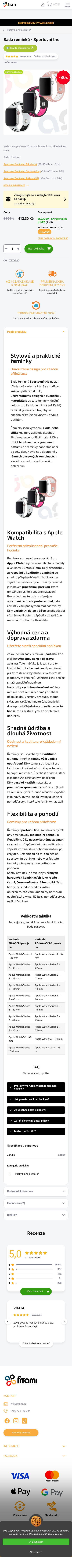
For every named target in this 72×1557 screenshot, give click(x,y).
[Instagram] (15, 1420)
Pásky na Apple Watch (27, 1173)
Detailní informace (14, 185)
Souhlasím (37, 1541)
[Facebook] (6, 1420)
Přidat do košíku (35, 248)
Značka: (10, 63)
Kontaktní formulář (21, 1432)
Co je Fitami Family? (24, 203)
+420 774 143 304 (20, 1410)
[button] (64, 1321)
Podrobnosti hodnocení (45, 56)
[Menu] (67, 4)
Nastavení (36, 1551)
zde (60, 1534)
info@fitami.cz (18, 1403)
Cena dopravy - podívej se (53, 238)
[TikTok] (24, 1420)
